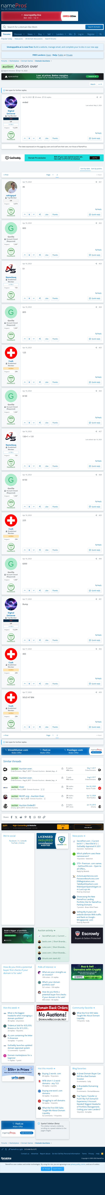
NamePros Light (16, 1149)
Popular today (6, 39)
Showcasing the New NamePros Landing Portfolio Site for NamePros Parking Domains (89, 900)
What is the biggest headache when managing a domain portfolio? (20, 1016)
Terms (84, 1153)
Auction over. (26, 768)
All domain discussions (34, 39)
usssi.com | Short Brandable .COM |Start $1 (54, 952)
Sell (49, 34)
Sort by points (96, 168)
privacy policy (75, 1164)
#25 (100, 347)
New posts (19, 39)
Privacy (91, 1153)
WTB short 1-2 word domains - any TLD (51, 1082)
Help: (54, 55)
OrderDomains (16, 771)
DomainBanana (93, 1091)
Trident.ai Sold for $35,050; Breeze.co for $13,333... (20, 1026)
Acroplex (88, 1112)
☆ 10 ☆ (11, 124)
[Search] (100, 34)
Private (69, 55)
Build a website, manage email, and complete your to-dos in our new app (52, 47)
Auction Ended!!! (27, 805)
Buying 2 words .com (51, 1073)
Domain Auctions (39, 771)
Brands (86, 871)
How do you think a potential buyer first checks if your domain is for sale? (17, 970)
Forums (6, 34)
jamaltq (13, 789)
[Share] (97, 97)
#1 (101, 97)
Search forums (50, 39)
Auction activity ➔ (46, 930)
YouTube (14, 843)
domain (48, 771)
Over (21, 786)
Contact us (25, 1153)
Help (97, 1153)
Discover (18, 34)
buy (53, 771)
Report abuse (45, 1153)
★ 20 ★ (11, 368)
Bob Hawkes (15, 799)
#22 (100, 223)
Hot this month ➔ (46, 1068)
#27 (100, 431)
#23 (100, 264)
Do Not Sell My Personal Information (66, 1153)
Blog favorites (79, 1068)
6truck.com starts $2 (51, 958)
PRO (10, 119)
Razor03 (86, 922)
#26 (100, 391)
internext (86, 892)
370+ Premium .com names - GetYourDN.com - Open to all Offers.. (89, 866)
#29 (100, 515)
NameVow (89, 849)
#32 (100, 649)
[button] (24, 34)
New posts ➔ (78, 835)
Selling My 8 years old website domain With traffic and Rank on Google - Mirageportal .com (89, 916)
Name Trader (91, 788)
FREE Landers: (39, 55)
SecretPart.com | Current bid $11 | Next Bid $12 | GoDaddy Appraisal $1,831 (89, 843)
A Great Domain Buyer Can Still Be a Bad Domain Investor (89, 1076)
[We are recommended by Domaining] (6, 1159)
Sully (88, 1021)
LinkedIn (24, 841)
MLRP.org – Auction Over (31, 796)
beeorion (89, 858)
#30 (100, 559)
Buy (40, 34)
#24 (100, 307)
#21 (100, 182)
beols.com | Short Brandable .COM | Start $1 (54, 941)
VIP (11, 122)
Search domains (94, 27)
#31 (100, 599)
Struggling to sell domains (53, 1100)
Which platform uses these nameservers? (88, 854)
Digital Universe (9, 71)
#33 (100, 692)
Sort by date (85, 168)
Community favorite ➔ (83, 1007)
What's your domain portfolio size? (51, 983)
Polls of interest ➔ (47, 966)
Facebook (12, 841)
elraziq (13, 808)
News (30, 34)
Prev (6, 175)
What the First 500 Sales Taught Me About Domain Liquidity (88, 1016)
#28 (100, 475)
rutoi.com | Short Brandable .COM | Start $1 (54, 947)
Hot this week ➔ (11, 1007)
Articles (22, 843)
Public (60, 55)
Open (48, 55)
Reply (99, 133)
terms (83, 1164)
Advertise (34, 1153)
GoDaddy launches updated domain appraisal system (20, 1046)
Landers (59, 34)
